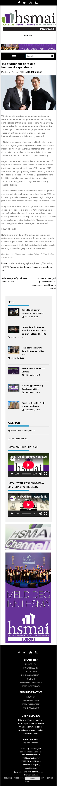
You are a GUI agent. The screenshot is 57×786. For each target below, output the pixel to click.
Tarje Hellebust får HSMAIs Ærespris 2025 (32, 311)
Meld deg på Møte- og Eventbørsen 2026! (32, 387)
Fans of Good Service (31, 682)
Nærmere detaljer (31, 775)
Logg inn (30, 697)
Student (31, 679)
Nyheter (29, 263)
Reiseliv (37, 263)
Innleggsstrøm (31, 700)
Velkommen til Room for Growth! (33, 370)
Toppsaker (47, 263)
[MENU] (14, 56)
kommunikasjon (31, 267)
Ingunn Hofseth (30, 743)
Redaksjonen (34, 72)
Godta (32, 778)
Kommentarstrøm (31, 704)
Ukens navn (31, 671)
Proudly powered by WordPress (18, 778)
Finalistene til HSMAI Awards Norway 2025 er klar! (33, 351)
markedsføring (45, 267)
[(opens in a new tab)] (14, 312)
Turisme (5, 267)
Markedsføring (18, 263)
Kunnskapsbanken (30, 675)
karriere (20, 267)
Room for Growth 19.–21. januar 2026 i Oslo (33, 404)
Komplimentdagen (31, 686)
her (26, 439)
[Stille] (40, 473)
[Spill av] (11, 473)
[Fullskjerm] (45, 473)
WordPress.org (31, 708)
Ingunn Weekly (30, 668)
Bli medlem (30, 664)
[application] (28, 465)
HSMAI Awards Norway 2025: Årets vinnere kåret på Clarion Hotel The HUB (34, 330)
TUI (2, 270)
